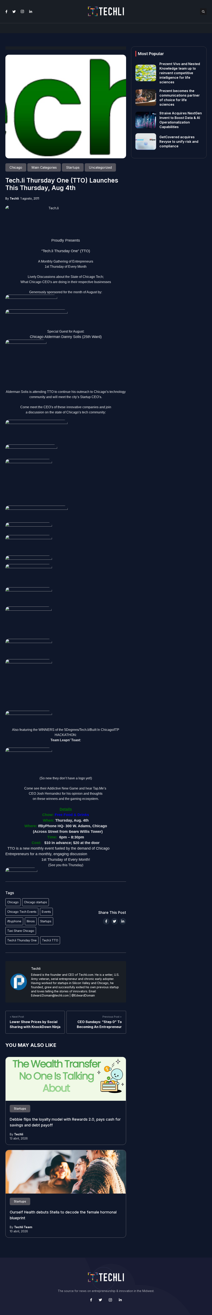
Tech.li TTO (50, 940)
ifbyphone (14, 921)
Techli (14, 198)
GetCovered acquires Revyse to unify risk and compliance (178, 141)
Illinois (31, 921)
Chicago (13, 902)
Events (46, 911)
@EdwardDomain (83, 995)
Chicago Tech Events (21, 911)
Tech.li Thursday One (22, 940)
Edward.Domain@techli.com (50, 995)
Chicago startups (35, 902)
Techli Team (23, 1227)
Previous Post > (112, 1016)
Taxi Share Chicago (20, 930)
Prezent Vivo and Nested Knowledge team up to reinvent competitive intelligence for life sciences (179, 73)
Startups (45, 921)
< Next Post (17, 1016)
